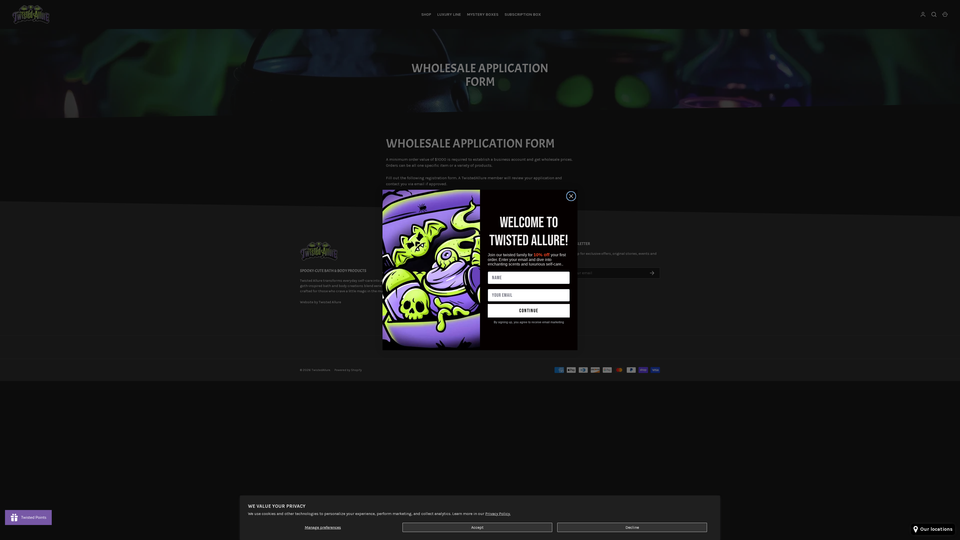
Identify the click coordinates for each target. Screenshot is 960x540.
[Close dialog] (571, 196)
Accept (477, 527)
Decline (632, 527)
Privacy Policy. (497, 513)
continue (528, 311)
